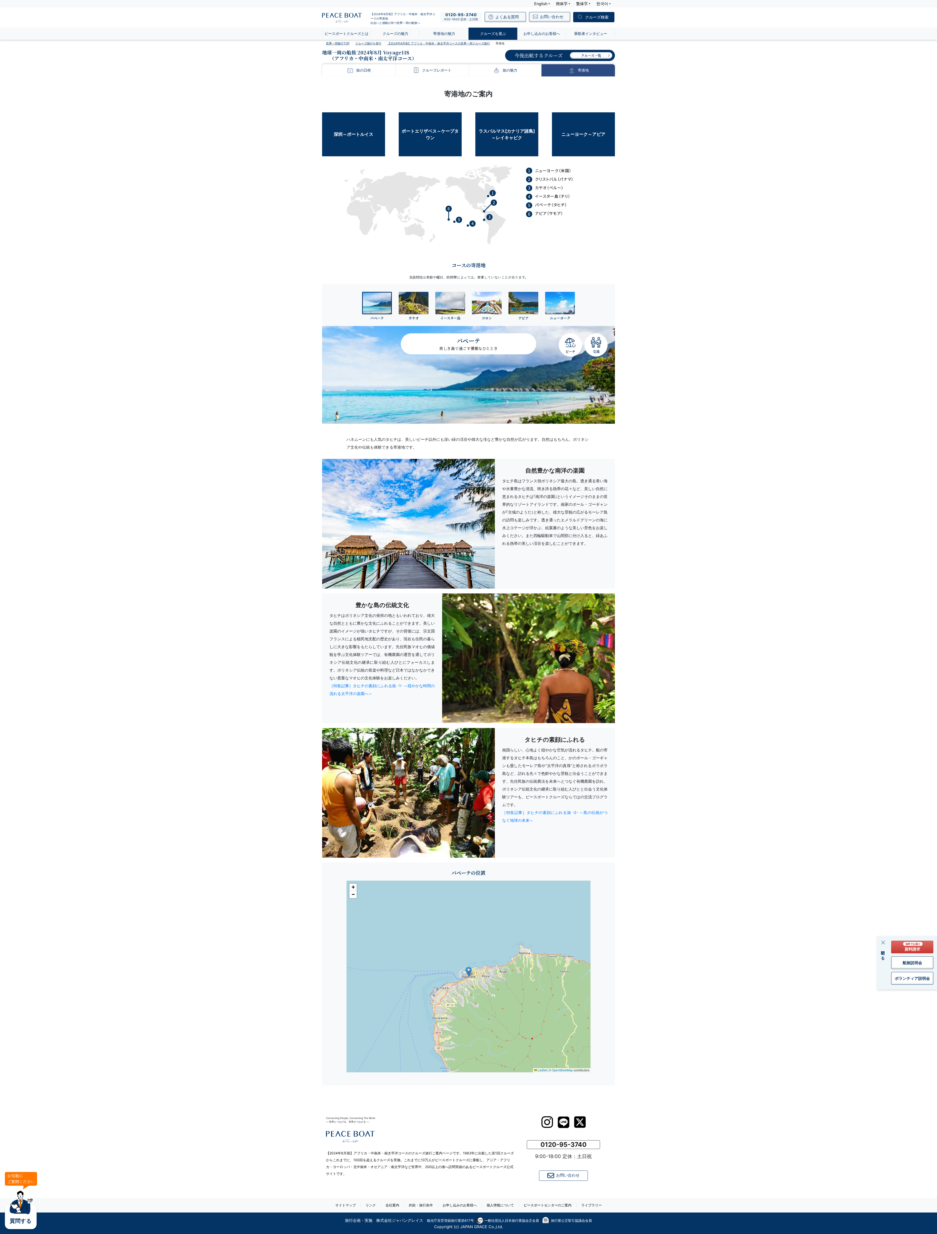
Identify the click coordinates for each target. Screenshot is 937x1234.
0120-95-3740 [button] (563, 1144)
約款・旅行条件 (421, 1205)
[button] (469, 972)
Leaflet (542, 1070)
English (540, 3)
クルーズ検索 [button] (597, 17)
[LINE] (563, 1122)
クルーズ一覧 (591, 55)
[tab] (377, 305)
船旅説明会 (912, 962)
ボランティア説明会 (912, 978)
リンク (371, 1205)
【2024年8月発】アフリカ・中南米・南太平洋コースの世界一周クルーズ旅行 (438, 43)
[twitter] (580, 1122)
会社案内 (392, 1205)
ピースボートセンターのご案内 (547, 1205)
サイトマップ (345, 1205)
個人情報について (500, 1205)
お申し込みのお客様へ (460, 1205)
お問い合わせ (568, 1175)
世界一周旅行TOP (338, 43)
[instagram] (547, 1122)
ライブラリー (591, 1205)
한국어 (602, 3)
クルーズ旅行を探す (368, 43)
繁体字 (582, 3)
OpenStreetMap (562, 1070)
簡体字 (562, 3)
